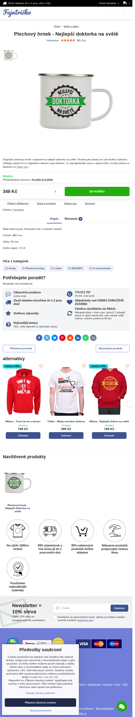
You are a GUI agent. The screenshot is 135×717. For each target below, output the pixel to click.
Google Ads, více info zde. (44, 677)
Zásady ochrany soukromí (40, 693)
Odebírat (119, 608)
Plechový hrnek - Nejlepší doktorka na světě (17, 508)
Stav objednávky (105, 708)
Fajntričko (18, 209)
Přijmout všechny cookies (40, 702)
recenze (107, 684)
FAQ (125, 684)
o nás (117, 684)
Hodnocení (53, 40)
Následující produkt (110, 348)
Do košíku (97, 191)
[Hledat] (111, 13)
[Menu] (128, 13)
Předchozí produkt (21, 348)
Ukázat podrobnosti (40, 710)
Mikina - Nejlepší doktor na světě (109, 421)
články (82, 684)
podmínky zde (85, 620)
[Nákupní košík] (119, 13)
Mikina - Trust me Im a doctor (23, 421)
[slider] (68, 40)
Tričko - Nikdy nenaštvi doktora (66, 421)
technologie (94, 684)
